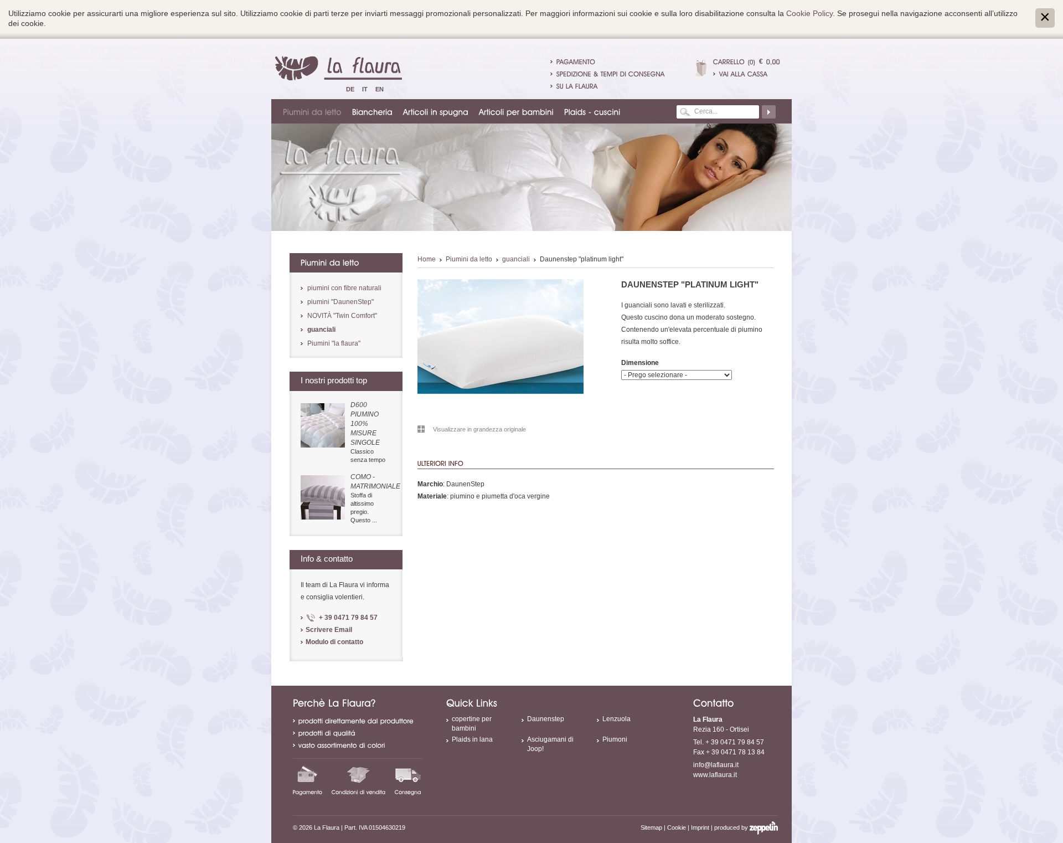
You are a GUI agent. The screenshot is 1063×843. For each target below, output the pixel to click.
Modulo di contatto (334, 642)
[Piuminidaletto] (312, 111)
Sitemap (651, 827)
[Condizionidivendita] (359, 779)
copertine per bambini (472, 723)
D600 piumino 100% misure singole (365, 423)
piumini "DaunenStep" (340, 302)
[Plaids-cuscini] (593, 111)
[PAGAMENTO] (576, 61)
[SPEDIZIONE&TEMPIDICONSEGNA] (610, 74)
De (350, 89)
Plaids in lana (472, 739)
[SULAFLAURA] (577, 86)
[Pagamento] (308, 779)
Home (426, 259)
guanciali (516, 259)
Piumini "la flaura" (333, 343)
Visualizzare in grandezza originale (479, 429)
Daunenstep (545, 719)
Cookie (676, 827)
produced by (732, 827)
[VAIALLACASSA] (746, 74)
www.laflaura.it (715, 775)
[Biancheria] (372, 111)
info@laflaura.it (716, 765)
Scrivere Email (329, 630)
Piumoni (614, 739)
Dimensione (640, 363)
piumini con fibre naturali (344, 288)
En (379, 89)
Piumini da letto (469, 259)
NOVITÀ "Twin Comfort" (342, 316)
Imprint (700, 827)
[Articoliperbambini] (516, 111)
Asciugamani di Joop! (550, 744)
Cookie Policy (809, 13)
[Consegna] (408, 779)
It (365, 89)
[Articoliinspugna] (436, 111)
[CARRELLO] (729, 61)
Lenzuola (616, 719)
